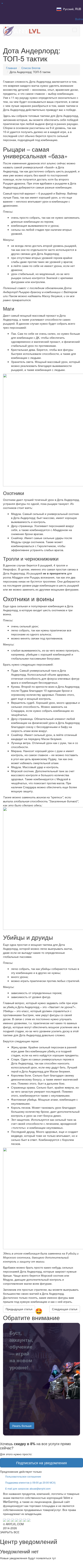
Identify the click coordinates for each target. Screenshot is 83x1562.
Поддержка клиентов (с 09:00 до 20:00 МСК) (30, 1482)
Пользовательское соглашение (23, 1476)
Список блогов (30, 68)
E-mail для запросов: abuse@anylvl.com (28, 1488)
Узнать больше (22, 1426)
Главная (11, 68)
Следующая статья (64, 1309)
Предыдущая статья (19, 1309)
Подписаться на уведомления (41, 1462)
